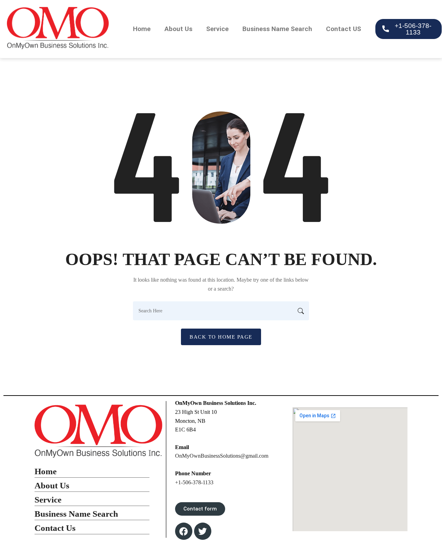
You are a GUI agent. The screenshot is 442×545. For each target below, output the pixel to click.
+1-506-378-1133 (194, 482)
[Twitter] (202, 531)
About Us (178, 29)
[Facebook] (183, 531)
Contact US (343, 29)
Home (142, 29)
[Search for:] (221, 310)
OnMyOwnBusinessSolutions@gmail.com (221, 456)
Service (217, 29)
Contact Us (55, 528)
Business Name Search (277, 29)
